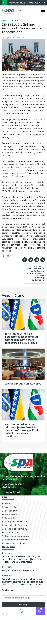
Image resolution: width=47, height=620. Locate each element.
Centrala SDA (11, 532)
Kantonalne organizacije (17, 536)
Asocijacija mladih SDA (16, 521)
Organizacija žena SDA (16, 525)
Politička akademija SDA (17, 528)
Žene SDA (6, 256)
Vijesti (5, 20)
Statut (8, 503)
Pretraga (23, 604)
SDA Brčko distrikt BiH (15, 543)
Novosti (14, 20)
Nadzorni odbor (12, 514)
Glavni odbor (11, 507)
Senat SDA (10, 518)
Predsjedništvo (12, 510)
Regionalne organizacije (16, 539)
